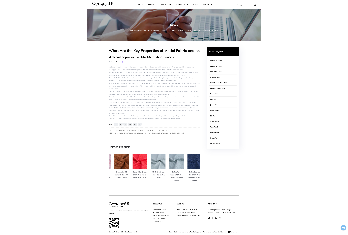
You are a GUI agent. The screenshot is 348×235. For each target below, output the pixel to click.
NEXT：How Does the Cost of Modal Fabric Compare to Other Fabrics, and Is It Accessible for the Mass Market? (146, 133)
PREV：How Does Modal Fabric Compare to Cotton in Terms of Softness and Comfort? (138, 130)
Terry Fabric (214, 127)
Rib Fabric (213, 116)
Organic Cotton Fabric (217, 88)
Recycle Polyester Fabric (218, 83)
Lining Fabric (214, 110)
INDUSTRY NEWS (149, 30)
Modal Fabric (214, 94)
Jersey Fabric (214, 105)
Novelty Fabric (215, 143)
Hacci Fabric (214, 99)
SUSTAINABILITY (182, 5)
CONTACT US (208, 5)
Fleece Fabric (214, 138)
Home (134, 30)
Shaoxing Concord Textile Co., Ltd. (189, 232)
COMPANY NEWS (216, 61)
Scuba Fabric (214, 121)
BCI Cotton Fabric (216, 72)
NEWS (195, 5)
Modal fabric (113, 67)
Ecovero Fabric (215, 77)
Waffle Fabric (214, 132)
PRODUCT (152, 5)
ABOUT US (139, 5)
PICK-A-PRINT (166, 5)
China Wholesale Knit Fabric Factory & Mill (123, 232)
